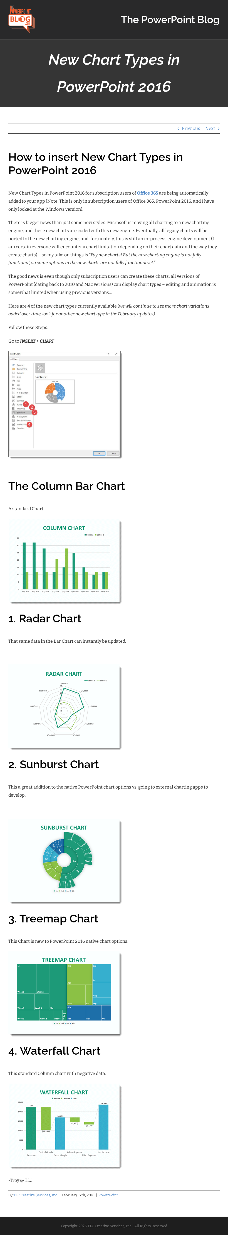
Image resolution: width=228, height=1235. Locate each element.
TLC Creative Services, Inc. (35, 1195)
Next (210, 128)
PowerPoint (108, 1195)
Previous (191, 128)
